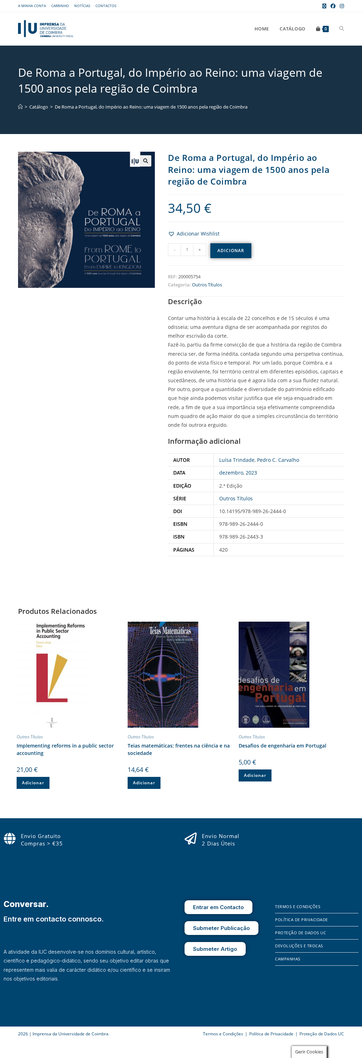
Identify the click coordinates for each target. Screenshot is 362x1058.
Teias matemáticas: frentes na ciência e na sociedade (179, 749)
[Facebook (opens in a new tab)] (333, 6)
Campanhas (287, 958)
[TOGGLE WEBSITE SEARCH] (341, 29)
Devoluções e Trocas (299, 945)
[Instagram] (290, 1006)
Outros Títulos (207, 284)
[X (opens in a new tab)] (324, 6)
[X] (300, 1006)
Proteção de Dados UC (300, 932)
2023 (251, 472)
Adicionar (230, 251)
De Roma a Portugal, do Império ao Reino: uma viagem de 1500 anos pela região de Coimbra (151, 107)
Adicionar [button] (33, 783)
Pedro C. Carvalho (278, 460)
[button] (145, 161)
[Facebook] (280, 1006)
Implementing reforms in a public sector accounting (65, 749)
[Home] (20, 107)
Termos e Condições (297, 906)
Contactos (105, 5)
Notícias (82, 5)
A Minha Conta (32, 5)
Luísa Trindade (237, 460)
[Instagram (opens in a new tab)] (341, 6)
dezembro (231, 472)
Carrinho (60, 5)
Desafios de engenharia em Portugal (282, 745)
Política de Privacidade (301, 919)
